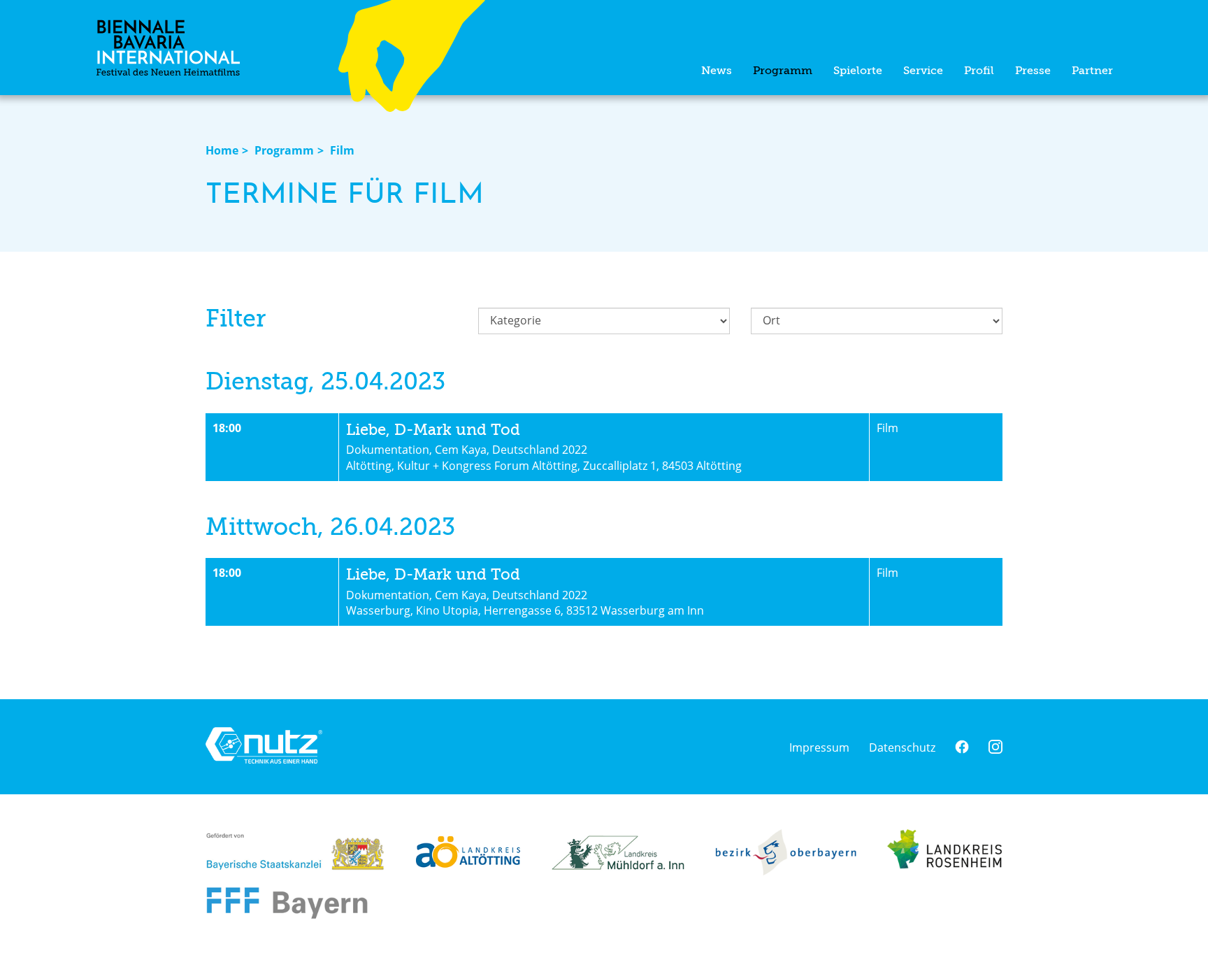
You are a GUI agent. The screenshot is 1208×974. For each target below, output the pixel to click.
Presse (1033, 71)
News (716, 71)
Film (342, 150)
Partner (1092, 71)
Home (222, 150)
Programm (782, 71)
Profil (979, 71)
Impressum (819, 747)
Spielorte (857, 71)
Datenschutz (902, 747)
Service (923, 71)
